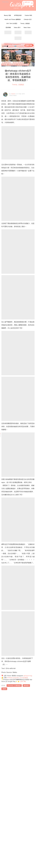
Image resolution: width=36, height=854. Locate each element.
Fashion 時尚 (28, 15)
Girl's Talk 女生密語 (11, 23)
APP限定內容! (18, 15)
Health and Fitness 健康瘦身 (13, 19)
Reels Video (27, 27)
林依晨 (26, 685)
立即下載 (23, 681)
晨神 (4, 689)
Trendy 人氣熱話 (25, 23)
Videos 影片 (17, 27)
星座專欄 (8, 27)
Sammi (13, 94)
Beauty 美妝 (7, 15)
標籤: (3, 685)
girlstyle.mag (28, 675)
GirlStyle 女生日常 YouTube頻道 (17, 677)
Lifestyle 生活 (27, 19)
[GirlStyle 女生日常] (18, 5)
